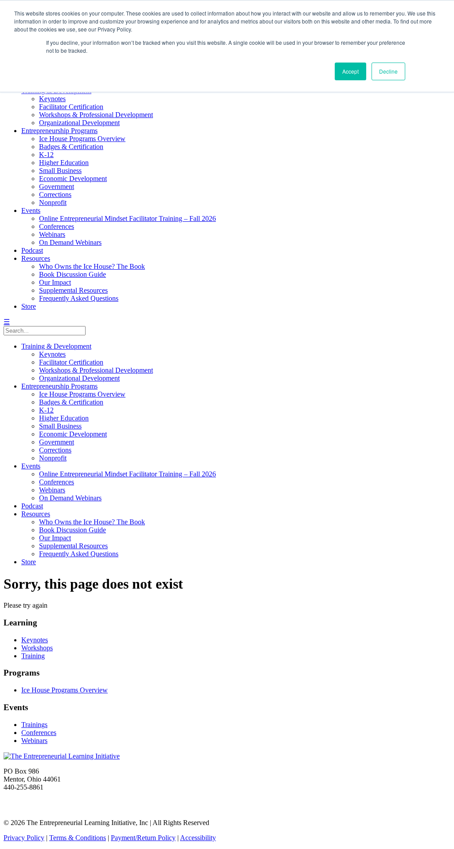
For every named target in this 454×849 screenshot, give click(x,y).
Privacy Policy (24, 837)
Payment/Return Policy (143, 837)
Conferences (56, 226)
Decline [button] (388, 71)
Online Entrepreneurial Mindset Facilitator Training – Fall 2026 (127, 218)
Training (33, 656)
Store (28, 306)
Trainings (34, 724)
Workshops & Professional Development (96, 114)
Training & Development (56, 346)
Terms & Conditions (77, 837)
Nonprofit (53, 202)
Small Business (60, 170)
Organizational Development (79, 122)
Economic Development (73, 178)
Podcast (32, 250)
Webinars (52, 234)
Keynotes (52, 98)
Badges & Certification (71, 146)
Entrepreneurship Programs (59, 130)
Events (30, 210)
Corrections (55, 194)
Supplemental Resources (73, 290)
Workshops (37, 648)
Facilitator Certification (71, 106)
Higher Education (64, 162)
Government (56, 186)
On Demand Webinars (70, 242)
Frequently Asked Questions (78, 298)
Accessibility (198, 837)
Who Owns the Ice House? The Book (92, 266)
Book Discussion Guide (72, 274)
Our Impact (55, 282)
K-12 (46, 154)
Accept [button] (350, 71)
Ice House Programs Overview (82, 138)
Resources (35, 258)
